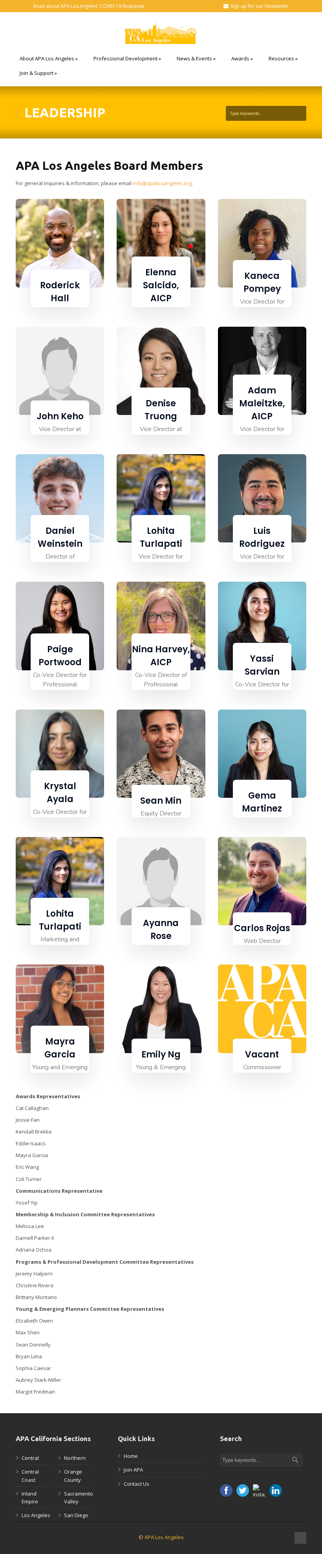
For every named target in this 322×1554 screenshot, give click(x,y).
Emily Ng (161, 1054)
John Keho (60, 416)
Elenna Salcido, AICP (161, 285)
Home (131, 1455)
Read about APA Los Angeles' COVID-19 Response (89, 6)
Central (30, 1457)
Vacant (262, 1054)
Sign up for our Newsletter (260, 6)
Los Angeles (36, 1515)
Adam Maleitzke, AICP (262, 403)
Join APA (133, 1469)
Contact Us (136, 1483)
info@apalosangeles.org (162, 183)
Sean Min (160, 801)
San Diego (76, 1515)
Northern (75, 1457)
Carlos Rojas (262, 928)
